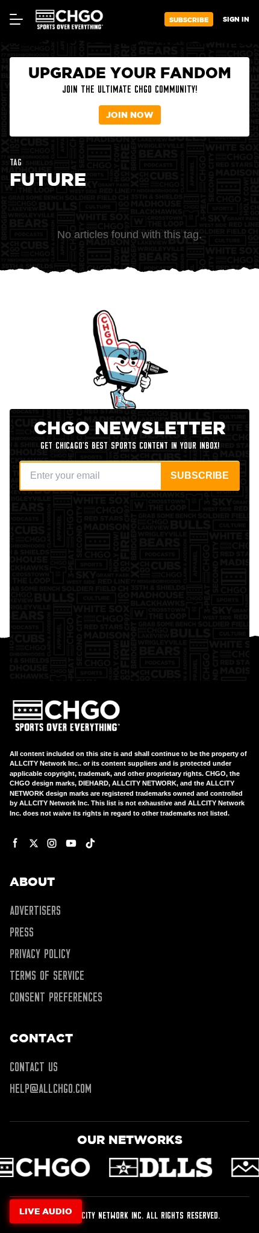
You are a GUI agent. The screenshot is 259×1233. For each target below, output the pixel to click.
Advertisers (35, 910)
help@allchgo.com (51, 1088)
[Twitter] (34, 843)
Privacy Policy (40, 954)
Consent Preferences (56, 997)
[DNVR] (198, 1167)
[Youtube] (71, 843)
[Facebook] (16, 843)
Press (22, 932)
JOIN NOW (130, 114)
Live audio (45, 1211)
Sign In (236, 19)
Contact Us (34, 1067)
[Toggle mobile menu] (16, 19)
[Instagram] (52, 843)
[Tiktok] (90, 843)
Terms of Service (47, 975)
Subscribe (188, 19)
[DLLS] (79, 1167)
